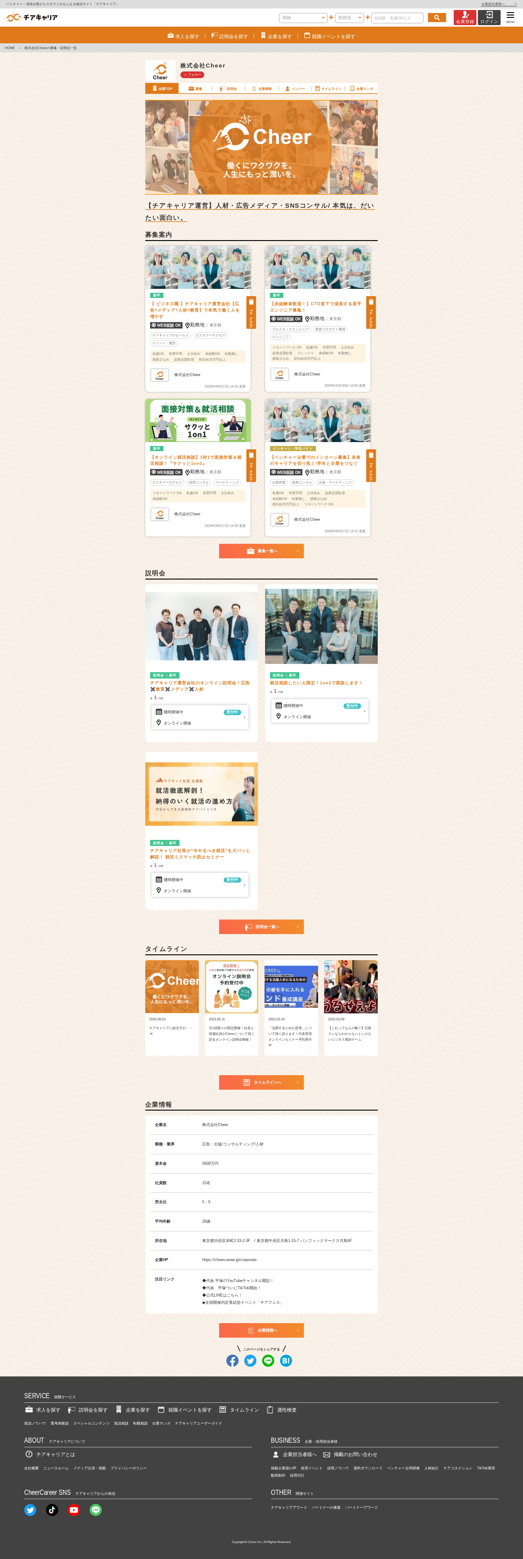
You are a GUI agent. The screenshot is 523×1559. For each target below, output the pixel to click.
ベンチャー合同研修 (403, 1468)
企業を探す (138, 1409)
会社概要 (31, 1468)
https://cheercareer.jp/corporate (229, 1259)
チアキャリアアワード (289, 1507)
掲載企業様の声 (283, 1468)
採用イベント (312, 1468)
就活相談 (121, 1423)
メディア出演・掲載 (89, 1468)
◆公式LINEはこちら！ (222, 1295)
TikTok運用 (486, 1468)
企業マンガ (365, 89)
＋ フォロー (192, 74)
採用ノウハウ (338, 1468)
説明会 (232, 89)
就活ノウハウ (35, 1423)
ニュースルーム (56, 1468)
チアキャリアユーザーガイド (198, 1423)
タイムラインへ (267, 1082)
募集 (199, 89)
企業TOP (165, 89)
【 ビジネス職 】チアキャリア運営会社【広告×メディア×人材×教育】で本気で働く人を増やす (195, 310)
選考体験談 (60, 1423)
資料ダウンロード (368, 1468)
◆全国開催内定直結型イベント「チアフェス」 (243, 1302)
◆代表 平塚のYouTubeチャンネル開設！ (238, 1280)
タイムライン (331, 89)
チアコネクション (457, 1468)
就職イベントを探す (190, 1409)
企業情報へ (268, 1330)
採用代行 (297, 1475)
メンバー (298, 89)
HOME (10, 48)
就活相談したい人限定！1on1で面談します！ (316, 682)
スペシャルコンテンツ (91, 1423)
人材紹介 (431, 1468)
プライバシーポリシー (128, 1468)
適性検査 (287, 1409)
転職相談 (140, 1423)
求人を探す (48, 1409)
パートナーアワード (361, 1507)
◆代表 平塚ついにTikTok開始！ (231, 1288)
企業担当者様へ (499, 4)
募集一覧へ (268, 551)
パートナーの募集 (326, 1507)
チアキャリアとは (55, 1454)
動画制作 (278, 1475)
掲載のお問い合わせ (355, 1454)
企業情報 (265, 89)
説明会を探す (93, 1409)
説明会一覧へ (267, 926)
